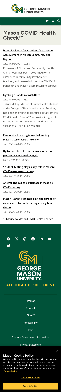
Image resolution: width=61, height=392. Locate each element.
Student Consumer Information (30, 337)
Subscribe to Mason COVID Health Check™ (28, 219)
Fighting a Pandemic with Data (21, 95)
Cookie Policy (10, 371)
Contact (30, 308)
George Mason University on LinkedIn (41, 239)
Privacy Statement (30, 344)
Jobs (30, 330)
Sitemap (30, 301)
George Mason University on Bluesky (8, 246)
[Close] (57, 350)
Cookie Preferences (30, 377)
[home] (47, 20)
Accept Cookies (30, 386)
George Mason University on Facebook (8, 239)
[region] (30, 369)
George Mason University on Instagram (33, 239)
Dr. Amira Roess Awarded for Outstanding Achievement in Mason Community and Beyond (28, 55)
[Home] (30, 8)
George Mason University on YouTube (49, 239)
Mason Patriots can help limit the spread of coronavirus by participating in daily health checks (29, 203)
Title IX (30, 315)
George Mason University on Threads (25, 239)
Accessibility (31, 322)
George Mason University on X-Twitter (16, 239)
